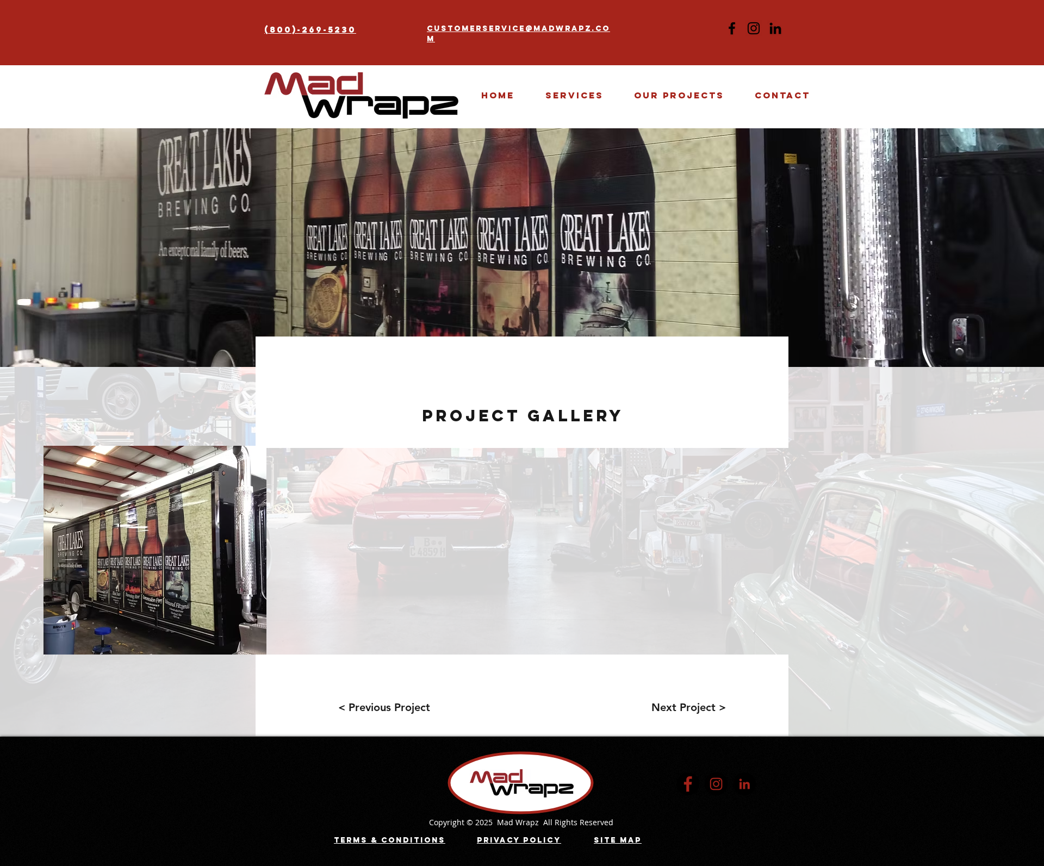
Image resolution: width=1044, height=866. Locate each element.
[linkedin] (744, 783)
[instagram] (716, 783)
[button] (679, 95)
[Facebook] (732, 28)
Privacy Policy (519, 840)
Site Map (618, 840)
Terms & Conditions (389, 840)
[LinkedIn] (775, 28)
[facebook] (687, 783)
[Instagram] (753, 28)
